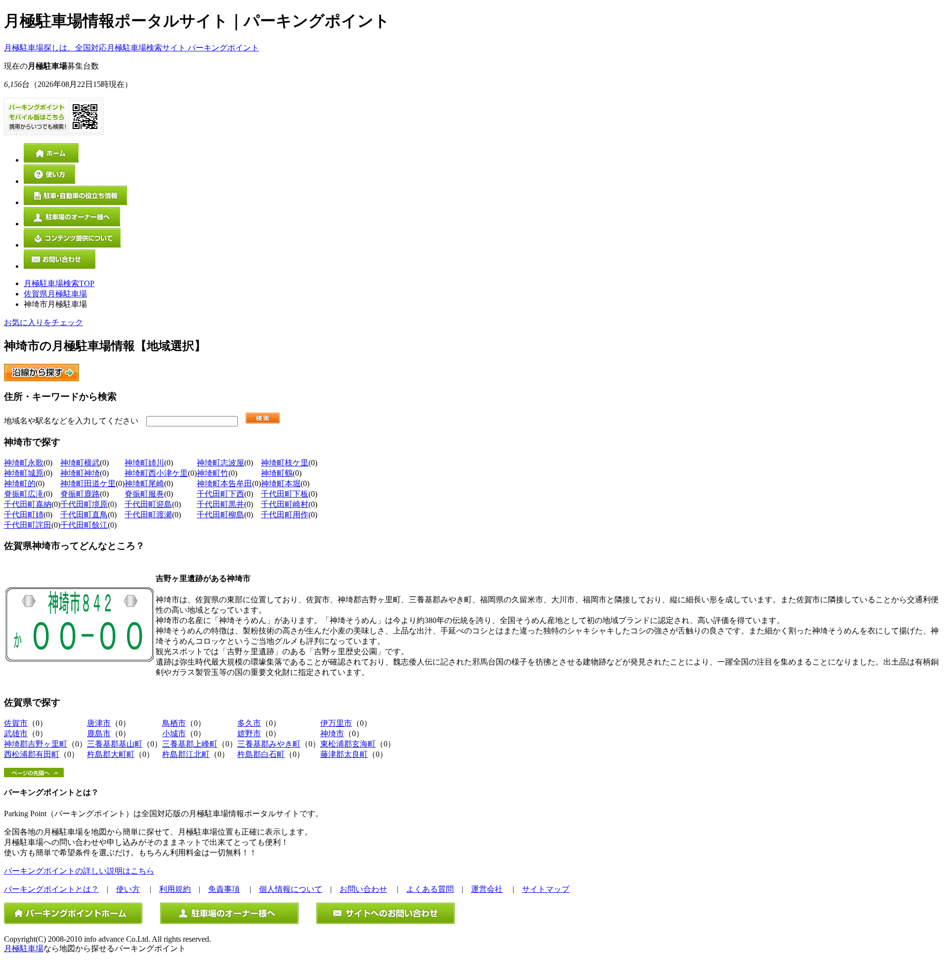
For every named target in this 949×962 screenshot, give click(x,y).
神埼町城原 (23, 473)
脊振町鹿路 (80, 494)
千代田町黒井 (220, 504)
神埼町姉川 (144, 463)
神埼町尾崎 (144, 483)
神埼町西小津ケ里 (156, 473)
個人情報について (290, 889)
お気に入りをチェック (43, 322)
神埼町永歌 (23, 463)
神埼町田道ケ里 (88, 483)
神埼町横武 (80, 463)
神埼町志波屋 (220, 463)
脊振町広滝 (23, 494)
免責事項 (224, 889)
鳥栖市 (174, 723)
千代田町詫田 (27, 525)
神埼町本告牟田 (224, 483)
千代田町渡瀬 (148, 514)
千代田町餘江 (84, 525)
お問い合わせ (363, 889)
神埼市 (332, 733)
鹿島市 (99, 733)
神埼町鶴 (277, 473)
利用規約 (175, 889)
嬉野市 (249, 733)
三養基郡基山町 (114, 744)
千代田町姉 (23, 514)
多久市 (249, 723)
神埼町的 (20, 483)
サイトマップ (545, 889)
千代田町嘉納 (27, 504)
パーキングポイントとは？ (51, 889)
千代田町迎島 (148, 504)
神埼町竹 (212, 473)
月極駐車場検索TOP (59, 283)
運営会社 (487, 889)
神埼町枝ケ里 (284, 463)
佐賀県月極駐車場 (55, 294)
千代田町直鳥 (84, 514)
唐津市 (99, 723)
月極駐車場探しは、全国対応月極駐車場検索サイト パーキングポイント (131, 47)
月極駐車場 (23, 948)
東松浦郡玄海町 (348, 744)
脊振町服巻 (144, 494)
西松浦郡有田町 (31, 754)
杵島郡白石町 (261, 754)
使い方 (128, 889)
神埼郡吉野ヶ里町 (35, 744)
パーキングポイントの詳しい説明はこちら (79, 871)
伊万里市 (336, 723)
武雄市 (16, 733)
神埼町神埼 (80, 473)
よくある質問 (430, 889)
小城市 (174, 733)
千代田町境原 (84, 504)
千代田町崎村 (284, 504)
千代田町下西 (220, 494)
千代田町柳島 (220, 514)
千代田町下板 (284, 494)
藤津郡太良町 (344, 754)
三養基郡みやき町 (269, 744)
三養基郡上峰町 (189, 744)
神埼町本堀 (281, 483)
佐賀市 (16, 723)
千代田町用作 (284, 514)
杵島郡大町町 (110, 754)
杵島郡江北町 (186, 754)
